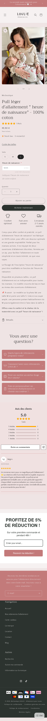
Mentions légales (24, 712)
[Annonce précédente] (4, 3)
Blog (7, 643)
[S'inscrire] (39, 593)
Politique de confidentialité (13, 704)
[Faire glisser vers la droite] (29, 89)
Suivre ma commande (14, 665)
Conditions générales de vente (34, 704)
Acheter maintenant (23, 208)
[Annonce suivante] (42, 3)
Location (8, 631)
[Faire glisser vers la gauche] (18, 89)
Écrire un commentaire (20, 447)
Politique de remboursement (19, 708)
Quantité (5, 186)
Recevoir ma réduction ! (23, 553)
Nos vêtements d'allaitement (16, 614)
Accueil (8, 609)
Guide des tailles (9, 144)
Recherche (9, 659)
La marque (9, 626)
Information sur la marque (15, 670)
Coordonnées (35, 708)
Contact (8, 637)
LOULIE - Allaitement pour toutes (31, 701)
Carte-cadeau (10, 620)
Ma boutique (15, 701)
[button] (5, 15)
